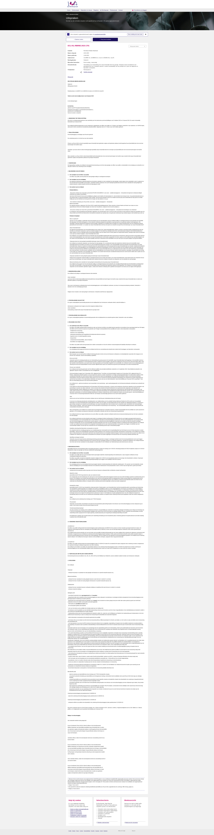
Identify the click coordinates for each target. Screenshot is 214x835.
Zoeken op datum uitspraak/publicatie (79, 809)
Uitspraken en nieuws (86, 10)
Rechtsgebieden (72, 60)
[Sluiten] (145, 34)
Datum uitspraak (72, 53)
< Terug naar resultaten (105, 39)
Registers (96, 10)
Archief (101, 830)
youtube (145, 831)
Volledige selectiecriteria (103, 822)
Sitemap (73, 830)
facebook (139, 831)
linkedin (143, 831)
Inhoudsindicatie (72, 64)
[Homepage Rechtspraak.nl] (72, 3)
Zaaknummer (71, 57)
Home (68, 10)
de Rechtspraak (104, 10)
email (129, 831)
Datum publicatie (72, 55)
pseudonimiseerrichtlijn (100, 34)
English (70, 830)
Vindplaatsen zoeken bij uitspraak (78, 815)
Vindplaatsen (71, 69)
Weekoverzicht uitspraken (131, 822)
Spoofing (93, 830)
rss (127, 831)
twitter (137, 831)
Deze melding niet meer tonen (135, 34)
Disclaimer (105, 830)
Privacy (77, 830)
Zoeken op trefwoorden (75, 810)
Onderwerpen (75, 10)
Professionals (113, 10)
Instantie (70, 50)
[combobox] (137, 46)
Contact (121, 10)
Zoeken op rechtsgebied (76, 813)
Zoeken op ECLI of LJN (76, 812)
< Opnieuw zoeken (78, 39)
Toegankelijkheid (87, 830)
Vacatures (97, 830)
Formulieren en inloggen (140, 10)
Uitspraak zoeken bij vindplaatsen (78, 816)
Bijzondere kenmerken (73, 62)
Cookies (81, 830)
